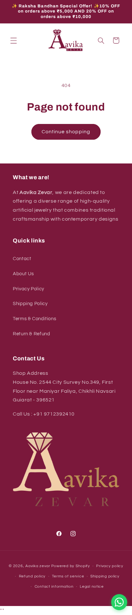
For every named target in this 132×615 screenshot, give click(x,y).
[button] (13, 40)
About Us (23, 273)
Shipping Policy (30, 303)
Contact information (54, 586)
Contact (22, 258)
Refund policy (32, 576)
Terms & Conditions (34, 318)
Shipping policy (105, 576)
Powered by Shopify (70, 566)
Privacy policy (109, 566)
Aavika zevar (37, 566)
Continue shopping (66, 131)
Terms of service (68, 576)
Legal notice (92, 586)
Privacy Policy (28, 288)
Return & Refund (31, 333)
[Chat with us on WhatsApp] (119, 602)
